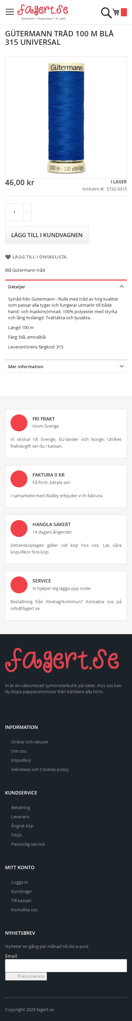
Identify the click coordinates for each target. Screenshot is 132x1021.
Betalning (20, 807)
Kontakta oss (24, 910)
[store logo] (42, 12)
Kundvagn (21, 891)
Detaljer (16, 287)
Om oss (18, 751)
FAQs (16, 835)
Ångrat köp (22, 826)
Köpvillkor (21, 760)
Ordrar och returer (29, 742)
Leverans (20, 816)
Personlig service (28, 844)
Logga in (19, 882)
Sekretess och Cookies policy (40, 769)
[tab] (66, 286)
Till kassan (21, 900)
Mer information (25, 366)
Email (11, 956)
